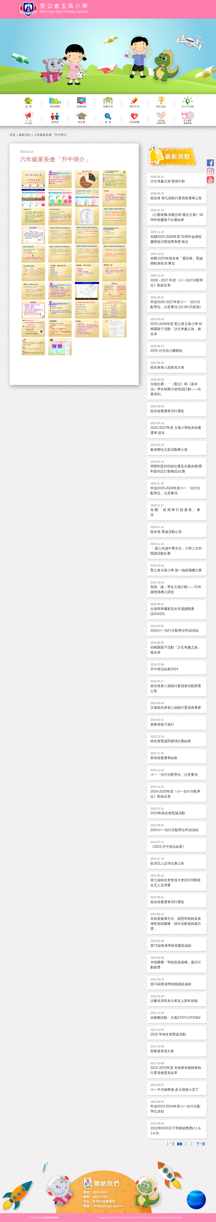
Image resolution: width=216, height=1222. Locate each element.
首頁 (12, 134)
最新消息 (25, 134)
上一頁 (170, 1144)
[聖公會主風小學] (54, 9)
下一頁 (200, 1144)
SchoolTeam (50, 1217)
